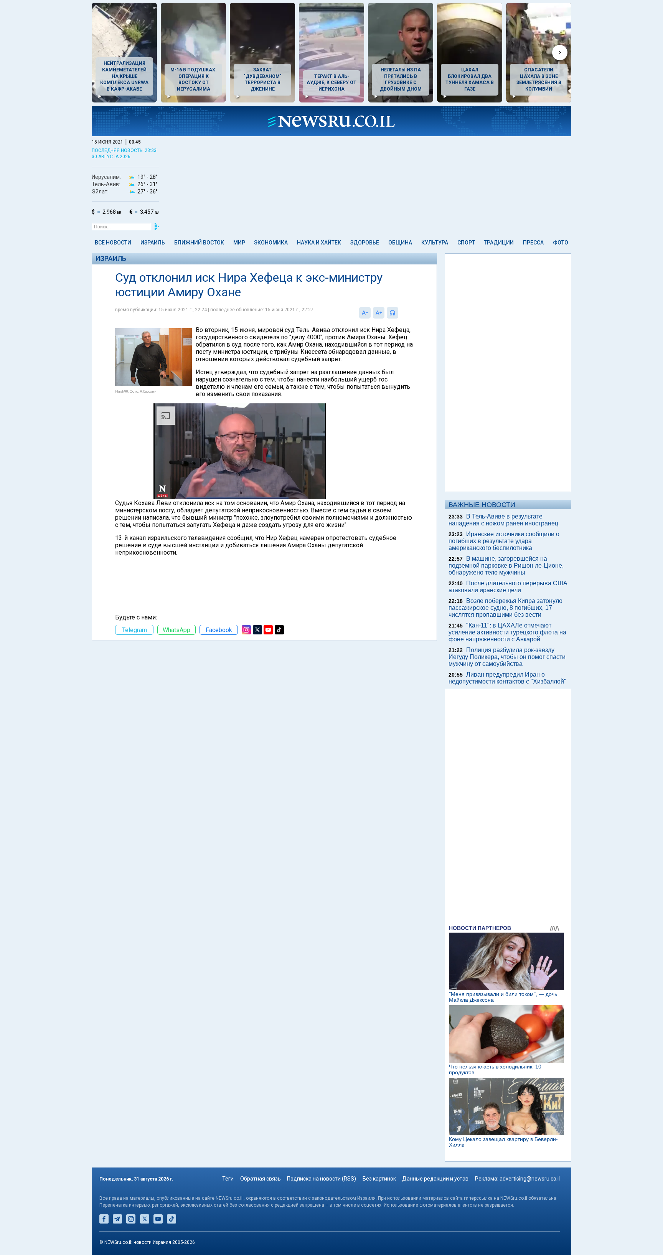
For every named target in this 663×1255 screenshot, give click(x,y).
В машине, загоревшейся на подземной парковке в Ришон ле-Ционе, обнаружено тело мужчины (506, 565)
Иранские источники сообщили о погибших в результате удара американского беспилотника (504, 541)
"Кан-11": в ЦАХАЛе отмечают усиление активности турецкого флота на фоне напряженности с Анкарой (507, 632)
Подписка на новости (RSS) (321, 1179)
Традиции (499, 242)
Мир (239, 242)
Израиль (152, 242)
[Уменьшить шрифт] (365, 313)
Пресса (533, 242)
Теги (228, 1179)
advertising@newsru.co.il (530, 1179)
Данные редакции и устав (435, 1179)
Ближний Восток (199, 242)
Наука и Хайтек (319, 242)
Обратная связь (260, 1179)
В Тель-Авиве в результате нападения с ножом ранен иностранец (503, 520)
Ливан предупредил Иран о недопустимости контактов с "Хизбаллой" (507, 678)
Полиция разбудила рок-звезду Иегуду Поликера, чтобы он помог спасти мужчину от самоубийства (507, 657)
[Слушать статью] (400, 313)
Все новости (113, 242)
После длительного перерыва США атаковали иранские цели (508, 586)
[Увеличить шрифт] (378, 313)
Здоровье (364, 242)
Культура (434, 242)
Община (400, 242)
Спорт (466, 242)
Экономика (271, 242)
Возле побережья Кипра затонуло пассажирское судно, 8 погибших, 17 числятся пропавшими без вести (505, 608)
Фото (560, 242)
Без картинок (379, 1179)
